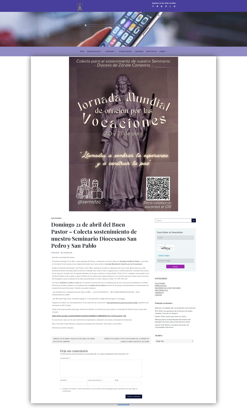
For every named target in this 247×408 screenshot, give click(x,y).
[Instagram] (166, 6)
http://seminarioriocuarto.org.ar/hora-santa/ (122, 303)
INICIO (82, 51)
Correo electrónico (95, 380)
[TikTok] (170, 6)
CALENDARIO (139, 51)
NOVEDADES (109, 51)
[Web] (174, 6)
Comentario (65, 358)
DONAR (162, 51)
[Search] (194, 220)
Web (116, 380)
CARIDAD (158, 295)
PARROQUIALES (161, 286)
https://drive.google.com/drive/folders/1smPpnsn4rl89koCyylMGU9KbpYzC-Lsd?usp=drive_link (89, 316)
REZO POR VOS (151, 51)
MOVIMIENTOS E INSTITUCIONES (168, 288)
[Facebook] (153, 6)
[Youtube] (161, 6)
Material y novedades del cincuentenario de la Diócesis (175, 308)
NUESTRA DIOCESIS (93, 51)
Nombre (64, 380)
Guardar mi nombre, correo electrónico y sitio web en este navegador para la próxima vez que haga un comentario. (100, 390)
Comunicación (67, 252)
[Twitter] (157, 6)
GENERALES (159, 293)
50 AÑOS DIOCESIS (125, 51)
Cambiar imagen (164, 255)
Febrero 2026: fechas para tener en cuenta (170, 316)
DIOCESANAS (56, 218)
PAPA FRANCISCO (161, 290)
